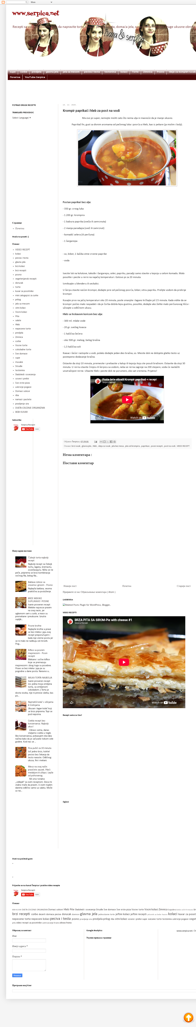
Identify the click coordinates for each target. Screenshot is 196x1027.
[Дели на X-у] (107, 441)
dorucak (19, 283)
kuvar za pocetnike (24, 291)
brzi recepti (20, 270)
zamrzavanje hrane (50, 923)
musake (19, 362)
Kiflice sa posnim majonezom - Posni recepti (37, 653)
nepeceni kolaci (40, 919)
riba (17, 395)
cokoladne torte (23, 349)
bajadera (172, 910)
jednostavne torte (106, 914)
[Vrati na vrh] (188, 1018)
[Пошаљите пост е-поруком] (95, 442)
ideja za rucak (104, 446)
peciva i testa (92, 71)
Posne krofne (34, 626)
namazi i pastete (23, 399)
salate (18, 320)
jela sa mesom (71, 71)
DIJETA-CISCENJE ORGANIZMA (30, 408)
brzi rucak (76, 446)
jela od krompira (132, 446)
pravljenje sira (22, 404)
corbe (23, 71)
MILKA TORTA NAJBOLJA (40, 678)
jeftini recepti (138, 914)
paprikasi (145, 446)
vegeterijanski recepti (25, 279)
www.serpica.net (35, 13)
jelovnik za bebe (154, 915)
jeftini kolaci (123, 914)
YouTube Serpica (35, 77)
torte (18, 287)
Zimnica (147, 71)
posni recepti (157, 446)
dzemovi (76, 914)
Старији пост (184, 586)
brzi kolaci (20, 266)
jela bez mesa (118, 446)
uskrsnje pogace (23, 387)
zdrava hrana (65, 923)
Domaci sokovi (22, 391)
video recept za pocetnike (29, 923)
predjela (36, 71)
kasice (165, 915)
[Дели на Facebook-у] (111, 441)
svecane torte (155, 919)
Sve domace (21, 354)
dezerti (42, 914)
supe (13, 71)
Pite (17, 316)
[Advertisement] (121, 96)
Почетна (15, 77)
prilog (18, 299)
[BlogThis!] (104, 441)
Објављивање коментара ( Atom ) (98, 592)
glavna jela (52, 71)
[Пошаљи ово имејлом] (101, 441)
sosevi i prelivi (22, 379)
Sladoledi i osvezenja (25, 374)
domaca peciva (54, 914)
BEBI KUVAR (21, 412)
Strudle (18, 366)
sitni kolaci (20, 308)
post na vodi (170, 446)
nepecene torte (23, 329)
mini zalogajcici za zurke (26, 295)
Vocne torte (21, 345)
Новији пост (70, 586)
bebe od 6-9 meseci (185, 910)
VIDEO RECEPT (183, 446)
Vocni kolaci (21, 312)
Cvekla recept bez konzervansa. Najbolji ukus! (38, 724)
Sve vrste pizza (22, 383)
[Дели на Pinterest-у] (114, 441)
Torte (135, 71)
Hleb (95, 446)
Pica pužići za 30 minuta (39, 748)
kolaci (124, 71)
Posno (160, 71)
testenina (110, 71)
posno (18, 275)
